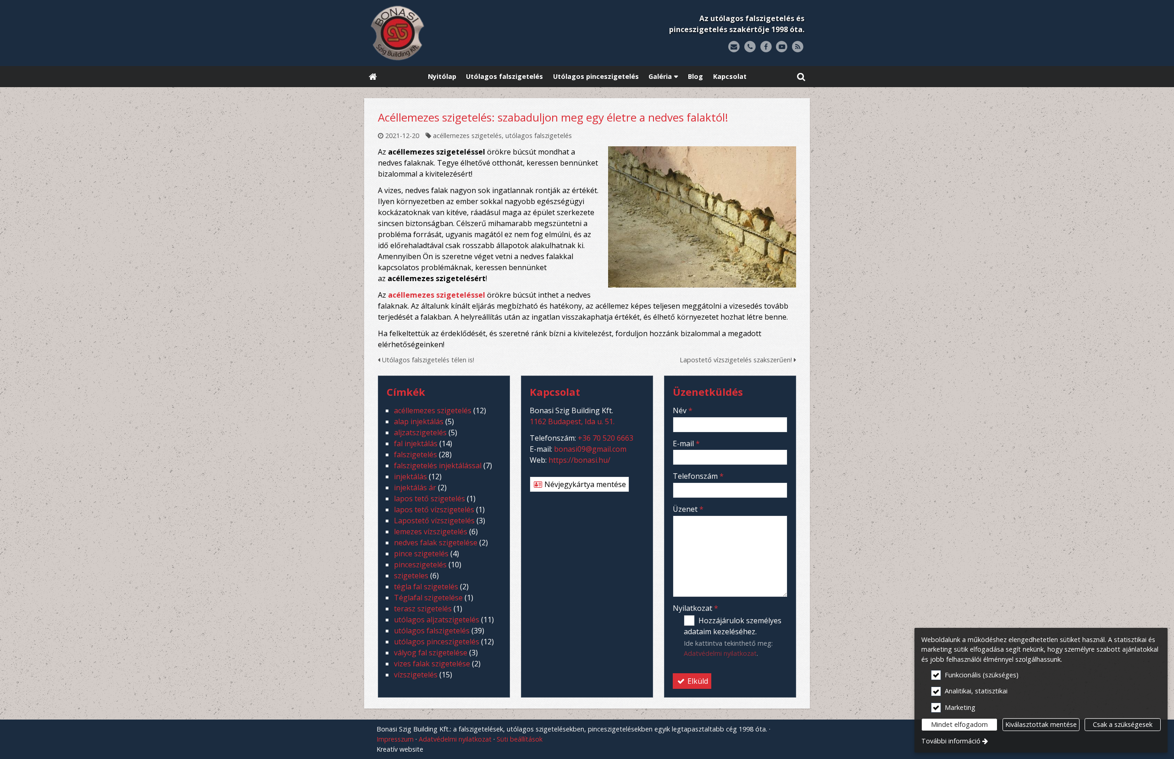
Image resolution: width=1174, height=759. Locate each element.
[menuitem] (372, 76)
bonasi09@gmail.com (590, 449)
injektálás (410, 476)
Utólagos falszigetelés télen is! (427, 359)
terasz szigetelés (423, 609)
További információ (950, 741)
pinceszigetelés (420, 565)
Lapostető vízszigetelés (434, 520)
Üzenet (688, 509)
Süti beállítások (520, 739)
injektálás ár (415, 487)
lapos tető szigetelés (429, 498)
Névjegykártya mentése (584, 484)
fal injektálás (415, 443)
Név (682, 410)
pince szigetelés (421, 553)
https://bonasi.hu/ (579, 460)
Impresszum (395, 739)
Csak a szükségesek (1122, 724)
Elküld (697, 681)
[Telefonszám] (750, 47)
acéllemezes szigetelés (467, 135)
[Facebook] (766, 47)
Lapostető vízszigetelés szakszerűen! (737, 359)
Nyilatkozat (695, 608)
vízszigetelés (415, 675)
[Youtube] (781, 47)
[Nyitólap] (455, 33)
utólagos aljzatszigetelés (436, 620)
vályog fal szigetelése (430, 653)
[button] (801, 76)
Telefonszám (698, 476)
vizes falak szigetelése (432, 664)
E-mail (686, 443)
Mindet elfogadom (959, 724)
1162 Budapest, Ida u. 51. (572, 421)
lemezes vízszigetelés (430, 531)
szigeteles (411, 576)
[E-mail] (734, 47)
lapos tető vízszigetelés (434, 509)
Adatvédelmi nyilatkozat (720, 653)
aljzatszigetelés (420, 432)
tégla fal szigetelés (426, 587)
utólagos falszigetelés (538, 135)
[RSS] (797, 47)
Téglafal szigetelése (428, 598)
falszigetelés (415, 454)
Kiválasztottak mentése (1041, 724)
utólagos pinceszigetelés (436, 642)
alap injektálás (418, 421)
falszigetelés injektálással (438, 465)
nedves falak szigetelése (435, 542)
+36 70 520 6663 (605, 438)
